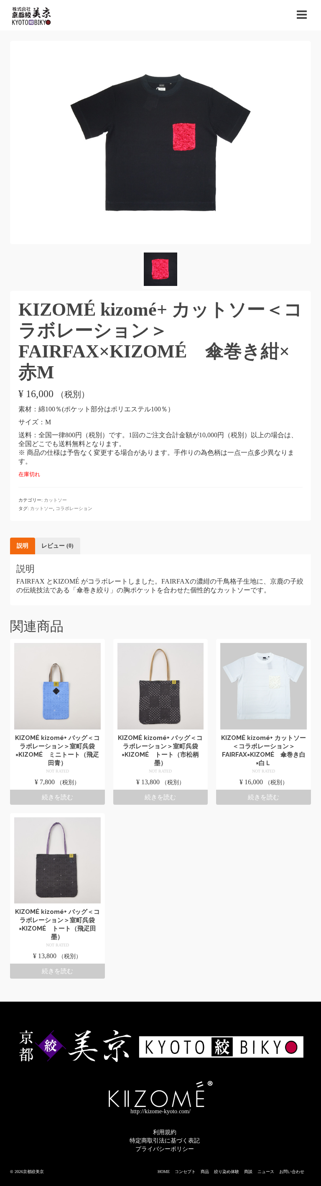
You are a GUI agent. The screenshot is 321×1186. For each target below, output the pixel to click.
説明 (22, 546)
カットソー (55, 499)
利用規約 (164, 1132)
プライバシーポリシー (164, 1149)
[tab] (22, 546)
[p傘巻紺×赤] (160, 269)
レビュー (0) (57, 546)
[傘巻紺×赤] (160, 142)
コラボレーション (74, 508)
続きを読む (57, 797)
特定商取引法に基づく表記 (165, 1141)
